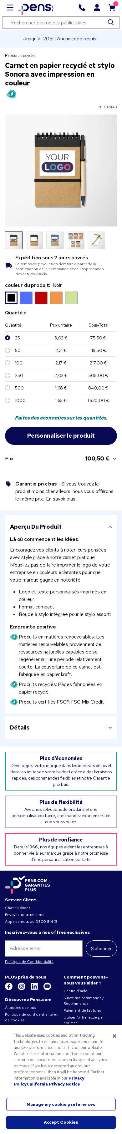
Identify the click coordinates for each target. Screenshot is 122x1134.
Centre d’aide (75, 991)
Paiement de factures (82, 1010)
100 (19, 363)
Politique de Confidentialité (29, 961)
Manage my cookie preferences (61, 1104)
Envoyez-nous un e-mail (25, 914)
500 (19, 388)
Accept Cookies (61, 1122)
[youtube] (47, 988)
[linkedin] (35, 988)
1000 (20, 400)
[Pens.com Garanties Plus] (27, 884)
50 (18, 350)
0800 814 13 (46, 921)
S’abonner (101, 948)
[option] (11, 298)
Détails (19, 727)
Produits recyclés (20, 55)
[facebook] (9, 988)
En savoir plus (60, 499)
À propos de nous (20, 1007)
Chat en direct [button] (17, 907)
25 (17, 338)
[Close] (114, 1036)
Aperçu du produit (36, 526)
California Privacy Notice (53, 1084)
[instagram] (22, 988)
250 (19, 375)
